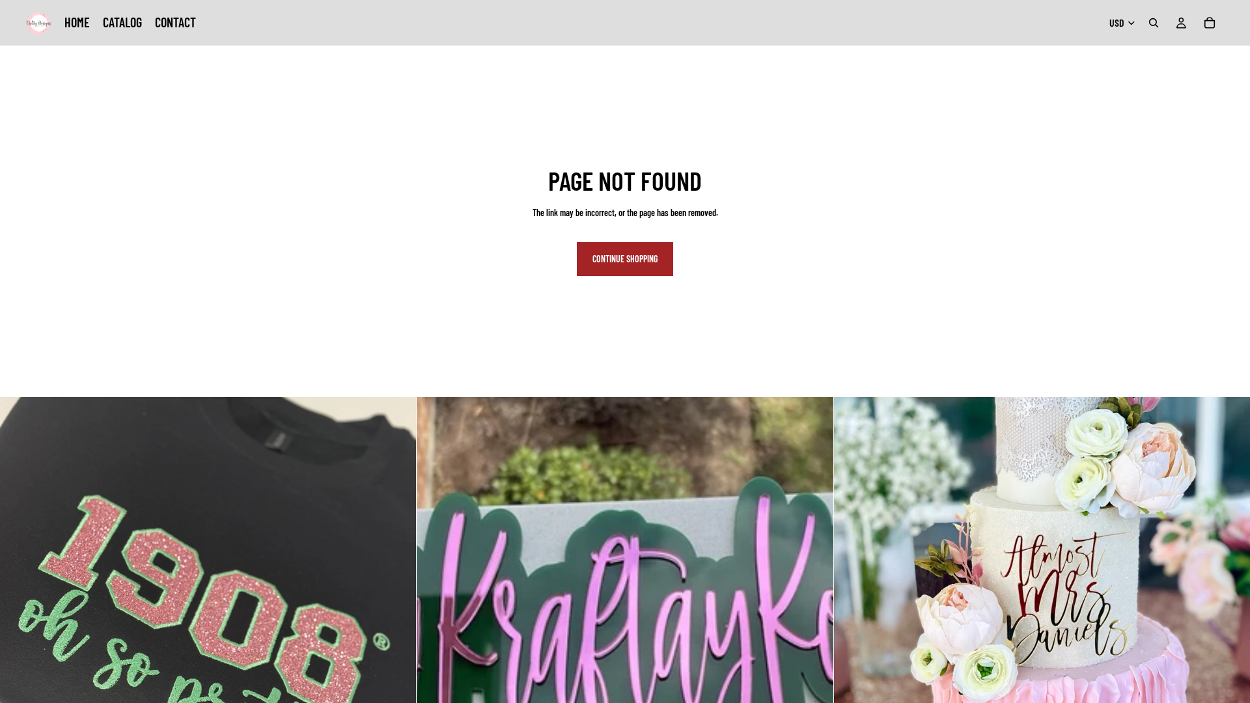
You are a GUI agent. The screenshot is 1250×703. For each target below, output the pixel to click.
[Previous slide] (436, 605)
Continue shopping (625, 258)
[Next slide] (813, 605)
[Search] (1153, 22)
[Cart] (1209, 22)
